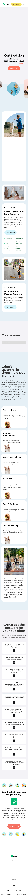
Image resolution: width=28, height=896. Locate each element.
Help (14, 885)
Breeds (14, 867)
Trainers (14, 861)
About (14, 879)
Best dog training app (5, 894)
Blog (14, 873)
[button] (24, 4)
